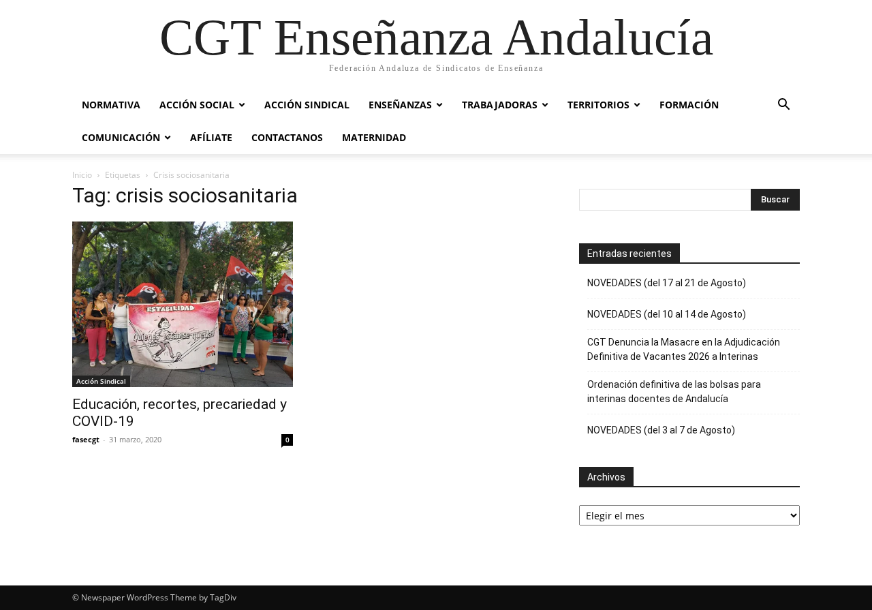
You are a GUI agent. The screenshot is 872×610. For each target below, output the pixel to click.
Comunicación (121, 137)
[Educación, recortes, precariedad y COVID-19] (182, 304)
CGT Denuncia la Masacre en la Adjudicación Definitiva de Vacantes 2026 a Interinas (683, 349)
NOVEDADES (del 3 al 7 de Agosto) (661, 430)
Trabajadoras (500, 104)
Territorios (598, 104)
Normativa (111, 104)
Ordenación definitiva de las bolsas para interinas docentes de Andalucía (674, 391)
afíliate (211, 137)
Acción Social (196, 104)
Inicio (82, 175)
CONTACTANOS (287, 137)
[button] (783, 106)
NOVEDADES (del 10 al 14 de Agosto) (666, 314)
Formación (689, 104)
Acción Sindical (306, 104)
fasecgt (85, 439)
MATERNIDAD (374, 137)
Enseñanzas (400, 104)
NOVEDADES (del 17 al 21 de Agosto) (666, 282)
